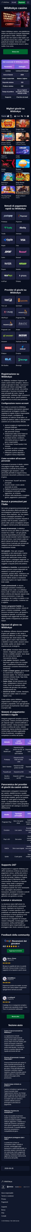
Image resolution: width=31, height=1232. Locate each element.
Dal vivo (11, 116)
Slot (25, 116)
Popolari (3, 116)
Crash (18, 116)
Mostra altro (15, 1016)
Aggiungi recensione (15, 951)
